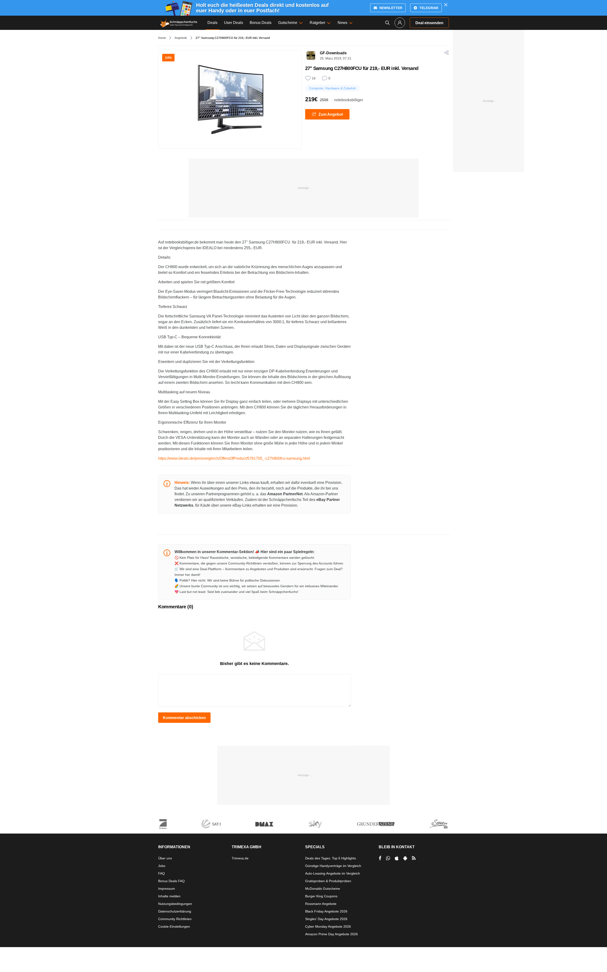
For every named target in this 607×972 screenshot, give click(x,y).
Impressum (166, 888)
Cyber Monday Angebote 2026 (328, 926)
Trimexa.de (240, 858)
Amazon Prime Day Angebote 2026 (331, 934)
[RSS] (414, 858)
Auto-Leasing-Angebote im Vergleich (332, 873)
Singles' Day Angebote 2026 (326, 919)
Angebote (181, 38)
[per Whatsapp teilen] (388, 858)
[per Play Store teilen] (405, 858)
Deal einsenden (429, 23)
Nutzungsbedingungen (175, 904)
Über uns (165, 858)
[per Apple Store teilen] (397, 858)
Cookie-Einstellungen (174, 926)
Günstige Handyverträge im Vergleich (333, 866)
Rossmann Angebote (320, 904)
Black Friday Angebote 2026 (326, 911)
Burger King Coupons (321, 896)
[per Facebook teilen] (380, 858)
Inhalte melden (169, 896)
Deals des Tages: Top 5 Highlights (330, 858)
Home (162, 38)
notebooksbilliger (348, 100)
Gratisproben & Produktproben (328, 881)
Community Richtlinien (175, 919)
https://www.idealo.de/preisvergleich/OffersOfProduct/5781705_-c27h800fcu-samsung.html (234, 458)
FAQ (161, 873)
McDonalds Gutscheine (322, 888)
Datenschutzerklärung (174, 911)
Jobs (161, 866)
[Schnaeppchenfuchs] (178, 23)
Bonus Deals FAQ (171, 881)
